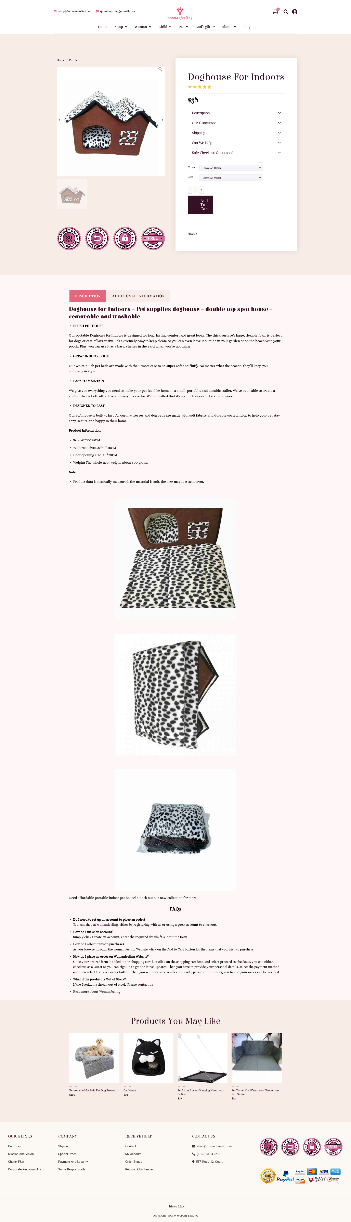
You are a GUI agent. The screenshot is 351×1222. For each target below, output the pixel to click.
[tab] (236, 113)
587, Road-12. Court (208, 1162)
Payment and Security (73, 1162)
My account (133, 1154)
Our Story (14, 1146)
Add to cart (204, 204)
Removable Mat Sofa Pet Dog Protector (94, 1090)
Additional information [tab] (138, 296)
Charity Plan (16, 1162)
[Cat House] (149, 1056)
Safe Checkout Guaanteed (212, 152)
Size (190, 177)
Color (191, 167)
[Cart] (275, 11)
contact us (145, 984)
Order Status (133, 1162)
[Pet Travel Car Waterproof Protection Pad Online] (257, 1056)
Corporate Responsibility (24, 1169)
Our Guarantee (204, 123)
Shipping (198, 133)
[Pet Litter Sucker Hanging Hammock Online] (203, 1056)
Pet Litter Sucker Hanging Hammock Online (201, 1092)
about (94, 992)
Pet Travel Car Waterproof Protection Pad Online (255, 1092)
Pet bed (74, 60)
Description (201, 113)
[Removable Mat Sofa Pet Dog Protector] (94, 1056)
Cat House (130, 1090)
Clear (259, 162)
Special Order (67, 1154)
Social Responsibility (72, 1169)
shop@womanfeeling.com (213, 1146)
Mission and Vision (21, 1154)
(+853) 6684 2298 (207, 1154)
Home (61, 60)
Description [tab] (88, 296)
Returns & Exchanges (139, 1169)
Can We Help (202, 143)
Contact (130, 1146)
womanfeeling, (108, 925)
